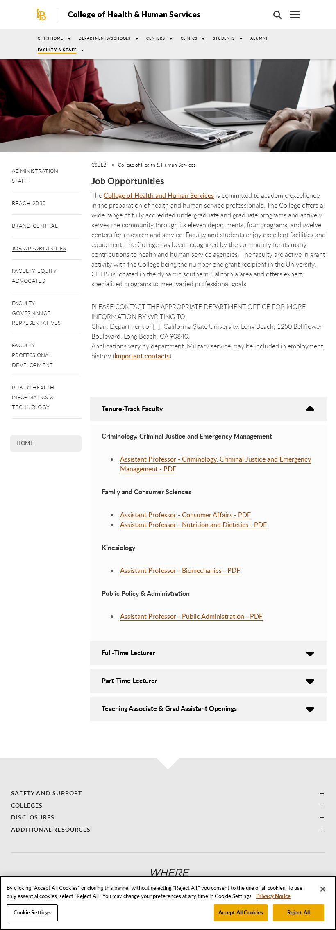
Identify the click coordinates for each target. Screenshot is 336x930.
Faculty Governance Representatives (36, 312)
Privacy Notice (273, 896)
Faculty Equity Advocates (34, 275)
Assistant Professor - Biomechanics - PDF (180, 570)
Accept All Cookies (240, 912)
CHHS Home (50, 38)
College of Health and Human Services (159, 195)
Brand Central (35, 225)
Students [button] (224, 38)
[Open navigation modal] (291, 14)
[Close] (323, 889)
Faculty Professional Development (32, 355)
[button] (168, 793)
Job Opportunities (39, 248)
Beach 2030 (29, 203)
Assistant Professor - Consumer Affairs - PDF (185, 514)
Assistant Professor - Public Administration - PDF (191, 616)
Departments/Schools (105, 38)
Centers (155, 38)
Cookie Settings (32, 912)
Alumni (258, 38)
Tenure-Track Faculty (132, 408)
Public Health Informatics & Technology (33, 397)
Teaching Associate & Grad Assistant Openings (169, 708)
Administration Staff (35, 175)
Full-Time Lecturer (128, 652)
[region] (168, 903)
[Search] (273, 15)
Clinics (189, 38)
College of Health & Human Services (134, 14)
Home (25, 443)
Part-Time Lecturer (129, 680)
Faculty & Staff (57, 50)
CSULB (99, 164)
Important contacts (142, 355)
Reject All (298, 912)
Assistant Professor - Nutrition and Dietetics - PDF (193, 524)
